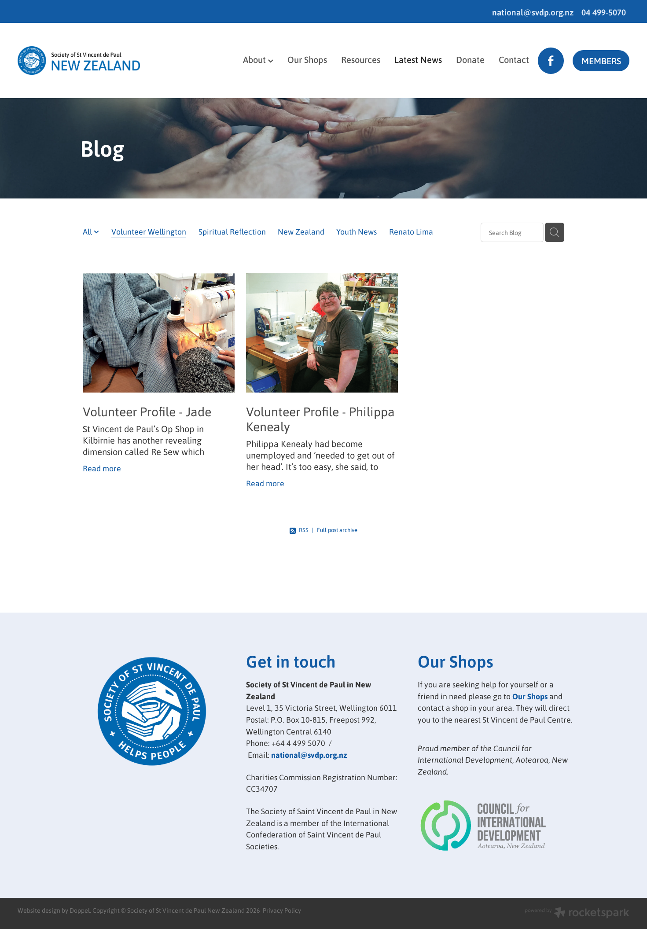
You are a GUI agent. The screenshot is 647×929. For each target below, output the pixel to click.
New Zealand (301, 231)
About (255, 59)
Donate (470, 59)
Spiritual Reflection (232, 231)
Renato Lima (411, 231)
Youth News (356, 231)
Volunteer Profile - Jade (147, 411)
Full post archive (337, 529)
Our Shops (307, 59)
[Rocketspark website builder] (577, 913)
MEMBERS (601, 60)
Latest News (418, 59)
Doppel (80, 910)
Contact (514, 59)
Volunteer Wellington (148, 231)
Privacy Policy (282, 910)
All (88, 231)
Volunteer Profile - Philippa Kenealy (320, 418)
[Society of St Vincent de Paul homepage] (79, 60)
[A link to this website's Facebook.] (551, 60)
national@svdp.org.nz (532, 12)
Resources (360, 59)
